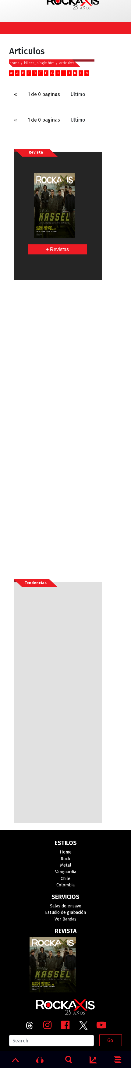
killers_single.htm (39, 63)
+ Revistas (57, 249)
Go (110, 1040)
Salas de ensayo (65, 906)
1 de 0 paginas (44, 94)
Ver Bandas (65, 919)
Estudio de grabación (65, 912)
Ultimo (78, 94)
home (14, 63)
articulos (66, 63)
